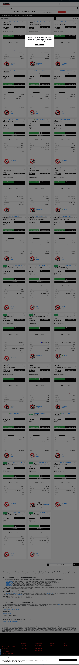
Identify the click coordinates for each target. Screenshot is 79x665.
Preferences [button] (20, 661)
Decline (63, 660)
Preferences (53, 660)
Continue (39, 44)
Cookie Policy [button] (42, 660)
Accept (73, 660)
